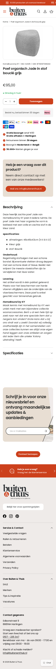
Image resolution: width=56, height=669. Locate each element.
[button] (51, 11)
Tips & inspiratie (12, 596)
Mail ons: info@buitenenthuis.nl (25, 188)
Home (5, 22)
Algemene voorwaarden (16, 556)
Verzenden (9, 562)
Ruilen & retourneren (14, 539)
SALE (5, 584)
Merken (7, 590)
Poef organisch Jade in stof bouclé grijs (28, 22)
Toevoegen (36, 101)
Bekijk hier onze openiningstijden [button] (23, 506)
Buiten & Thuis (16, 662)
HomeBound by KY (11, 64)
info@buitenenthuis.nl (15, 653)
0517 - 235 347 (11, 637)
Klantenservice (11, 550)
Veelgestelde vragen (14, 533)
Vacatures (9, 601)
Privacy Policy (10, 568)
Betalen (7, 545)
